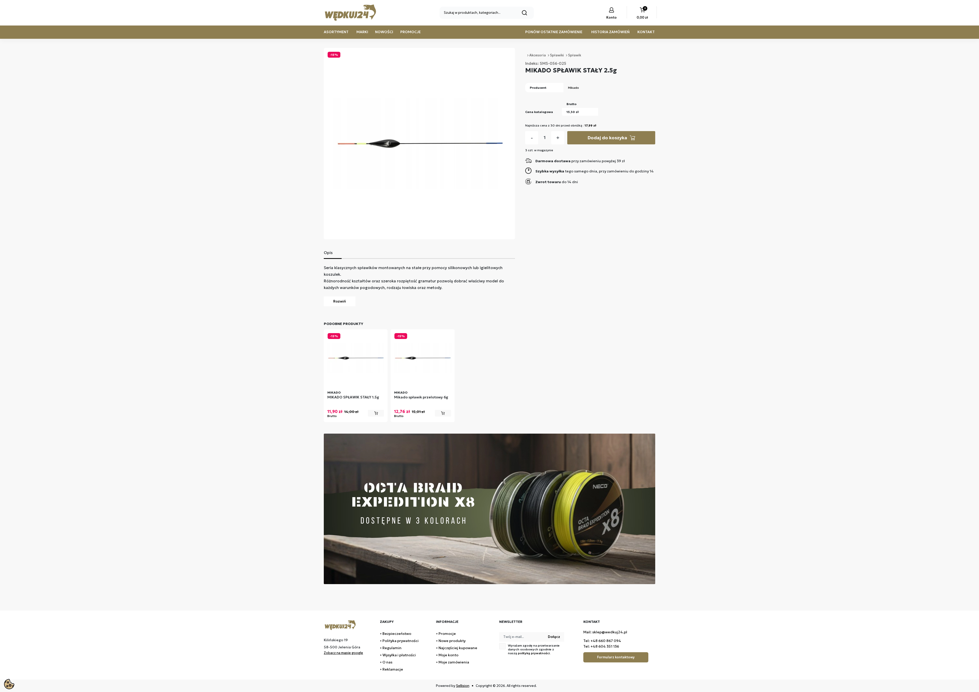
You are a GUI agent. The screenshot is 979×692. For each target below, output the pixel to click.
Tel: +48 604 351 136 (601, 646)
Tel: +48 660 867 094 (602, 640)
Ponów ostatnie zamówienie (553, 32)
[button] (642, 13)
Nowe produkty (452, 640)
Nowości (384, 32)
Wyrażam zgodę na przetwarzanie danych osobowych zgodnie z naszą (534, 649)
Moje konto (448, 655)
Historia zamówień (610, 32)
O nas (387, 662)
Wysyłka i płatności (399, 655)
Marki (362, 32)
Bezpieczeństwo (396, 633)
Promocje (410, 32)
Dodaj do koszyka (607, 138)
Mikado (573, 88)
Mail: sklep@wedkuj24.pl (605, 632)
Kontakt (646, 32)
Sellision (462, 686)
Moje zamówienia (454, 662)
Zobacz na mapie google (343, 653)
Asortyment (336, 32)
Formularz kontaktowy (616, 657)
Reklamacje (392, 669)
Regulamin (392, 648)
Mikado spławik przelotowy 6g (421, 397)
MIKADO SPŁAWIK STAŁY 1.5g (353, 397)
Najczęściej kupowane (458, 648)
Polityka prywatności (400, 640)
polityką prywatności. (534, 653)
